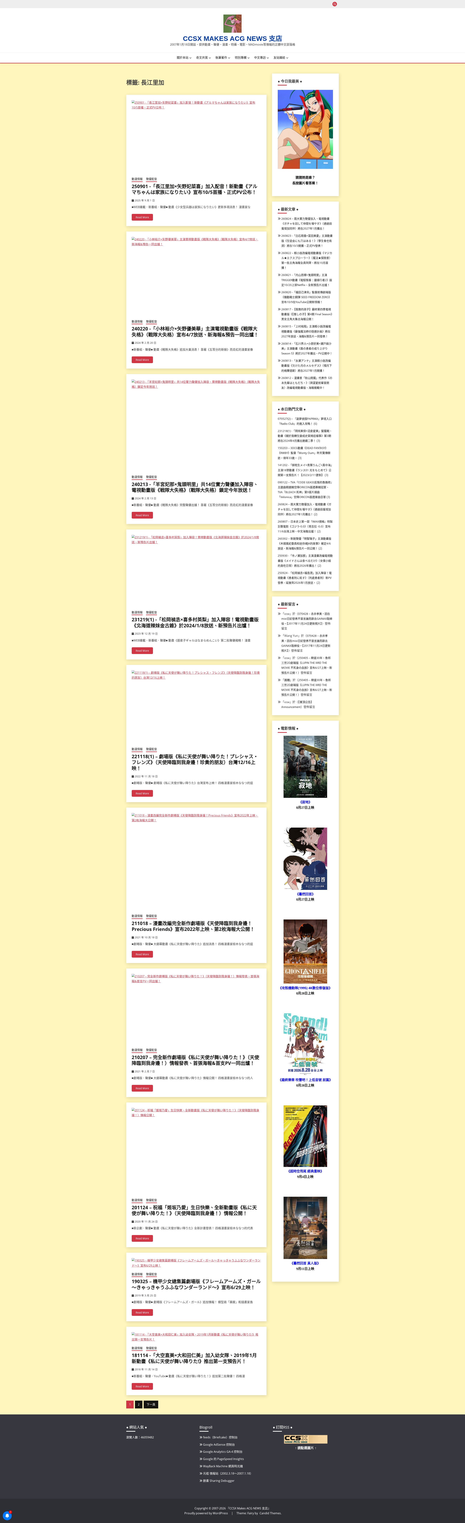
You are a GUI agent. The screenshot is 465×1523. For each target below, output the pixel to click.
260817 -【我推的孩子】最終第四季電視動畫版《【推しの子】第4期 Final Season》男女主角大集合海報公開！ (306, 314)
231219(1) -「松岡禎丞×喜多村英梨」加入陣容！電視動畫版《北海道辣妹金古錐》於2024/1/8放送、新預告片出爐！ (195, 622)
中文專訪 (260, 58)
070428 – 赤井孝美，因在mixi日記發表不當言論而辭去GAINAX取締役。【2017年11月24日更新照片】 (306, 618)
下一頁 (151, 1404)
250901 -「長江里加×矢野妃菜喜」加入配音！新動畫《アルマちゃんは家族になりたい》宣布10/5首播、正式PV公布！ (194, 189)
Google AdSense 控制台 (219, 1445)
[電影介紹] (305, 797)
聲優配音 (151, 179)
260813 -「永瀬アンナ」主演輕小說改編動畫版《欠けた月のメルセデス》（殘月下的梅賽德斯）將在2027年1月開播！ (306, 365)
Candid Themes (270, 1513)
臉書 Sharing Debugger (218, 1481)
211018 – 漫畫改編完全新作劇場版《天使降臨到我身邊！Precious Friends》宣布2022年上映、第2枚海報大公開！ (193, 926)
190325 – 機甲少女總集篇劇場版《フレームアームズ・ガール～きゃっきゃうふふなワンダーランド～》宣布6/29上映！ (196, 1284)
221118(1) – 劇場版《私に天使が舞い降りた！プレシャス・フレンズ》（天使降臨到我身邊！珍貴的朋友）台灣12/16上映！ (195, 762)
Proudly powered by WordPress (206, 1513)
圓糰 (287, 680)
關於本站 (182, 58)
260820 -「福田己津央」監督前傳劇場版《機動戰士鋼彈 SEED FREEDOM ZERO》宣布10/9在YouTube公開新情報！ (306, 297)
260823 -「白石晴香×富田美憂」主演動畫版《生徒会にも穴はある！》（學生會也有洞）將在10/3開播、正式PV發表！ (307, 240)
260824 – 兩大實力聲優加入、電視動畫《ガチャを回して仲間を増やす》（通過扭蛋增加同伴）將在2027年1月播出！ (306, 223)
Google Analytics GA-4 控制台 (222, 1452)
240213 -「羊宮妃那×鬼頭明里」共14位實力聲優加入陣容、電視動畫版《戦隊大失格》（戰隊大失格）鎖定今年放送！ (195, 487)
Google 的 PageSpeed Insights (223, 1459)
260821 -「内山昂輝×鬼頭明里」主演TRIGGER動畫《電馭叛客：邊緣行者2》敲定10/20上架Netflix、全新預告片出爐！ (306, 280)
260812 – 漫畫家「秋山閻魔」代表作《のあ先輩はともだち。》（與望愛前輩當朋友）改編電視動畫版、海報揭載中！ (306, 382)
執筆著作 (221, 58)
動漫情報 (137, 179)
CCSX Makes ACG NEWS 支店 (232, 38)
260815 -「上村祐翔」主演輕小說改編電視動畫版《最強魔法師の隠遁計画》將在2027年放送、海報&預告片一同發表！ (306, 331)
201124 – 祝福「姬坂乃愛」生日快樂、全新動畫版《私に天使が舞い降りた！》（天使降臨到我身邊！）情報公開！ (194, 1210)
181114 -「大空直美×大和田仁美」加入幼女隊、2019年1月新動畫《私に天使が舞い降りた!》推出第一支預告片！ (194, 1358)
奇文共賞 (202, 58)
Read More (142, 217)
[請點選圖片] (305, 1443)
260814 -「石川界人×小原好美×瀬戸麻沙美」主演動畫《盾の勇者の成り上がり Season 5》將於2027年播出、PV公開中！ (306, 348)
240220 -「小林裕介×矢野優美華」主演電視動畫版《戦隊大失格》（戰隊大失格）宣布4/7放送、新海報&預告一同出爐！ (195, 331)
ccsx (287, 614)
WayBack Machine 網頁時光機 (223, 1466)
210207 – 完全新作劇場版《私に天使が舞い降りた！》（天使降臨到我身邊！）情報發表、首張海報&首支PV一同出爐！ (195, 1060)
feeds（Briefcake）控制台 (220, 1437)
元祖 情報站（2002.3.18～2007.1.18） (228, 1473)
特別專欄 (240, 58)
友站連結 (279, 58)
